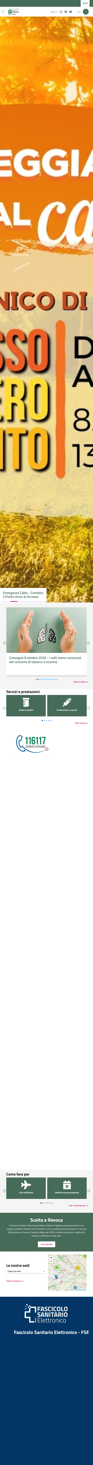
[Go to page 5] (50, 720)
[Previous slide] (5, 642)
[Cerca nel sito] (86, 12)
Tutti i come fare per (77, 1205)
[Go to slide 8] (50, 679)
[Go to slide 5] (44, 679)
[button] (75, 1288)
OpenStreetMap (81, 1290)
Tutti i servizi (80, 722)
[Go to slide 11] (57, 679)
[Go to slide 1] (35, 679)
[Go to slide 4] (42, 679)
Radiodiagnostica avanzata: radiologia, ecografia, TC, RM (22, 593)
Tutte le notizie (79, 681)
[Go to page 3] (46, 720)
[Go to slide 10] (55, 679)
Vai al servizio (46, 1244)
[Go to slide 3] (40, 679)
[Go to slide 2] (38, 679)
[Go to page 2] (44, 720)
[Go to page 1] (42, 720)
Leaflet (71, 1290)
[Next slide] (88, 642)
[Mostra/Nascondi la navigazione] (2, 11)
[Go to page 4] (48, 720)
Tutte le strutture (13, 1280)
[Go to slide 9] (53, 679)
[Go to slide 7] (48, 679)
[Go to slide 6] (46, 679)
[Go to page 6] (52, 1203)
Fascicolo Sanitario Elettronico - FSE (51, 1332)
